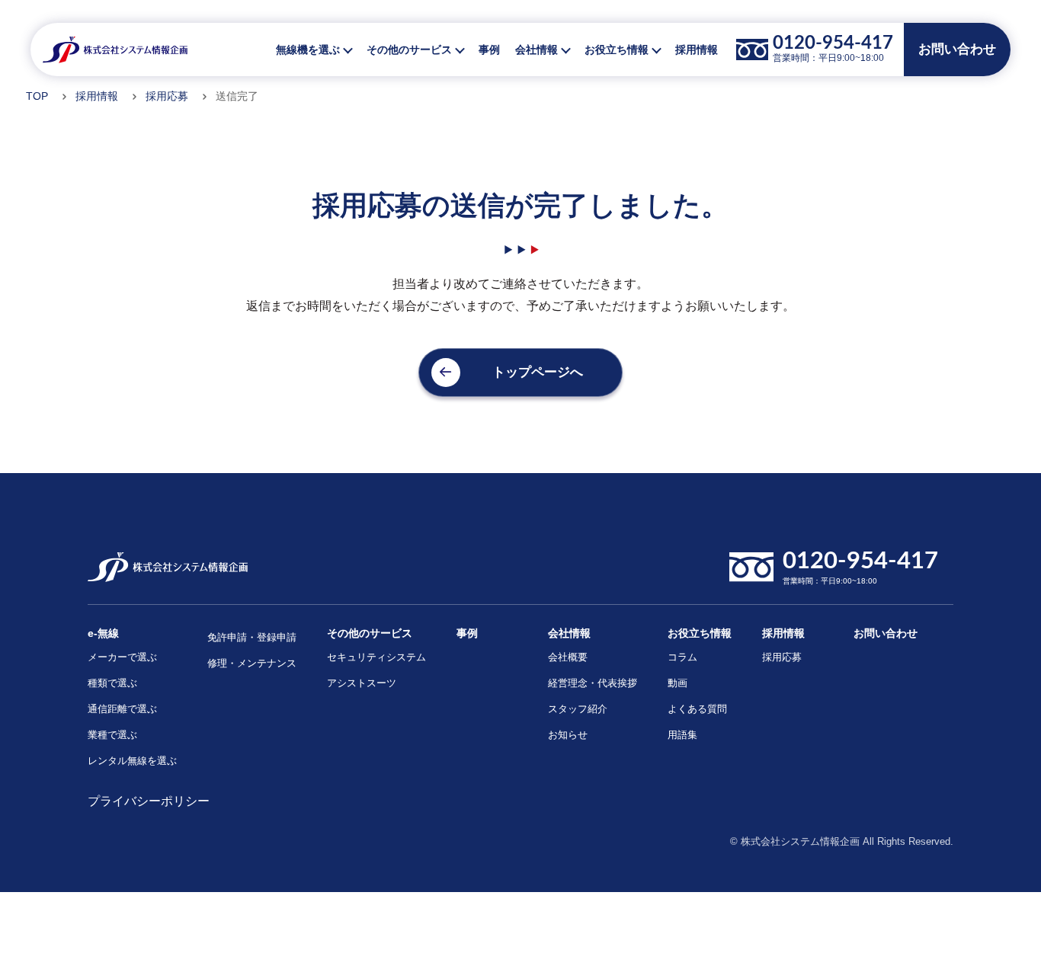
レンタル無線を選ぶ (132, 760)
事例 (489, 49)
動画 (677, 683)
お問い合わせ (886, 633)
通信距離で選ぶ (122, 709)
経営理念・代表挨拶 (592, 683)
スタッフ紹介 (577, 709)
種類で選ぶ (112, 683)
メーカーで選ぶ (122, 657)
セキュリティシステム (376, 657)
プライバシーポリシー (149, 801)
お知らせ (568, 734)
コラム (682, 657)
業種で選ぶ (112, 734)
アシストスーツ (361, 683)
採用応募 (167, 96)
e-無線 (103, 633)
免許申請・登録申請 (251, 637)
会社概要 (568, 657)
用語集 (682, 734)
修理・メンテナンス (251, 663)
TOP (37, 96)
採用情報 (696, 49)
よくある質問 (697, 709)
